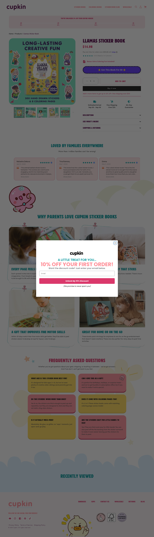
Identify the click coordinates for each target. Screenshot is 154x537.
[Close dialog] (115, 243)
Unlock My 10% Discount (77, 281)
